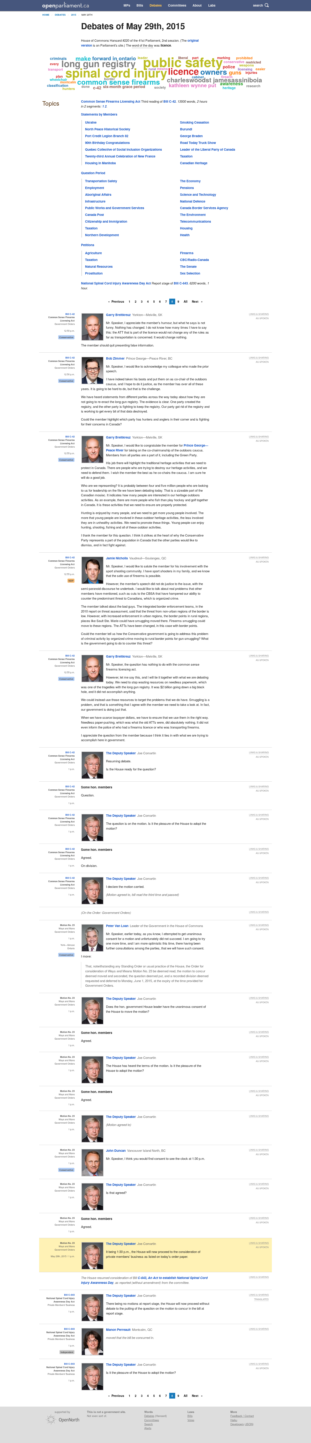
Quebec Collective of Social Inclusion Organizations (123, 149)
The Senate (188, 266)
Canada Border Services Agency (204, 208)
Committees (177, 5)
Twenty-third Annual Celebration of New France (120, 156)
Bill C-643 (181, 283)
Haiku (233, 1420)
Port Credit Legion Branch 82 (106, 136)
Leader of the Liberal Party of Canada (207, 149)
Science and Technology (198, 194)
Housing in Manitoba (100, 163)
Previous (117, 301)
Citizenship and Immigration (106, 221)
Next (195, 301)
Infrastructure (95, 201)
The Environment (193, 214)
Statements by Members (99, 114)
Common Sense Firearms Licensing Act (110, 101)
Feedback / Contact (242, 1416)
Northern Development (102, 235)
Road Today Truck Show (198, 142)
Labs (211, 5)
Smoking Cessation (194, 122)
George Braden (191, 136)
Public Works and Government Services (114, 208)
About (197, 5)
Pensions (187, 187)
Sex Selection (190, 273)
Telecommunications (195, 221)
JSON (249, 1424)
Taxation (186, 156)
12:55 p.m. (69, 453)
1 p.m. (71, 769)
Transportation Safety (101, 181)
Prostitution (94, 273)
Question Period (93, 173)
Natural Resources (99, 266)
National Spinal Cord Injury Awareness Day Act (116, 283)
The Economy (190, 181)
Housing (186, 228)
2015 (73, 14)
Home (45, 14)
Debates (156, 5)
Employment (94, 187)
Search (148, 1424)
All (185, 301)
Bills (139, 5)
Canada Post (94, 214)
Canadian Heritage (193, 163)
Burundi (186, 129)
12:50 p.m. (69, 330)
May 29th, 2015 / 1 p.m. (63, 1256)
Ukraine (90, 122)
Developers (237, 1424)
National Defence (192, 201)
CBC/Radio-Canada (194, 259)
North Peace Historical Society (107, 129)
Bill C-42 (169, 101)
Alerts (147, 1428)
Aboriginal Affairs (98, 194)
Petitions (87, 245)
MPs (127, 5)
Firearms (186, 253)
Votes (190, 1420)
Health (185, 235)
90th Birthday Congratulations (107, 142)
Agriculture (93, 253)
